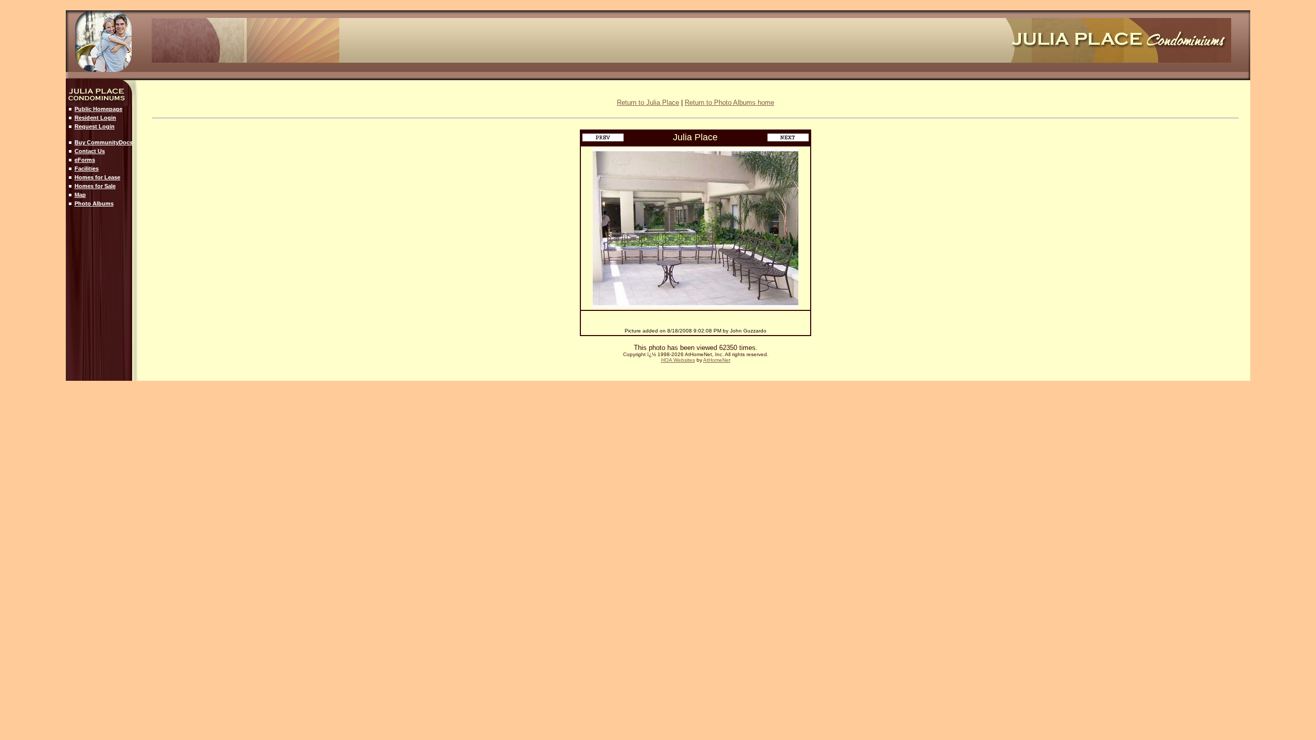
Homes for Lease (97, 177)
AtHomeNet (716, 360)
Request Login (95, 126)
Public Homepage (98, 109)
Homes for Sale (95, 186)
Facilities (87, 168)
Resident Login (95, 118)
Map (80, 195)
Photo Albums (94, 203)
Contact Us (90, 151)
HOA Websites (678, 360)
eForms (85, 160)
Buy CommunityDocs (104, 142)
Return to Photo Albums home (729, 102)
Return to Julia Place (648, 102)
